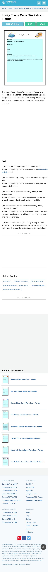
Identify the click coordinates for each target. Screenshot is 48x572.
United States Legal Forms (11, 289)
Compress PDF (31, 494)
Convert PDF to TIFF (9, 522)
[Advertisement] (24, 132)
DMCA (28, 519)
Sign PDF (29, 490)
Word (42, 24)
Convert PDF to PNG (9, 516)
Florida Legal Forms (38, 285)
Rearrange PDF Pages (34, 497)
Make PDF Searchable (34, 500)
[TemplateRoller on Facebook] (24, 538)
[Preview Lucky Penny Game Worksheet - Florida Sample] (25, 58)
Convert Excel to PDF (10, 487)
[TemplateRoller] (8, 3)
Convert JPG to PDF (9, 504)
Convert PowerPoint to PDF (12, 500)
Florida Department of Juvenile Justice (15, 285)
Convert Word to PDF (10, 484)
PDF (30, 24)
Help (27, 516)
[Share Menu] (43, 547)
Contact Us (30, 529)
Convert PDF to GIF (9, 519)
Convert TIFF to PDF (9, 497)
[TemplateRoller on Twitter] (29, 538)
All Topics (29, 532)
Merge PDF (30, 487)
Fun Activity (6, 281)
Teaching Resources (20, 281)
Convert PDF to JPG (9, 512)
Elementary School (37, 281)
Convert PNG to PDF (9, 490)
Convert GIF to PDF (9, 494)
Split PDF (29, 484)
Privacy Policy (31, 522)
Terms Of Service (32, 525)
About (28, 512)
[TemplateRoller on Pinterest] (19, 538)
